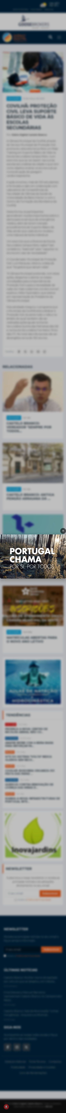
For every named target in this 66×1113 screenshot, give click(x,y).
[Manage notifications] (6, 1106)
